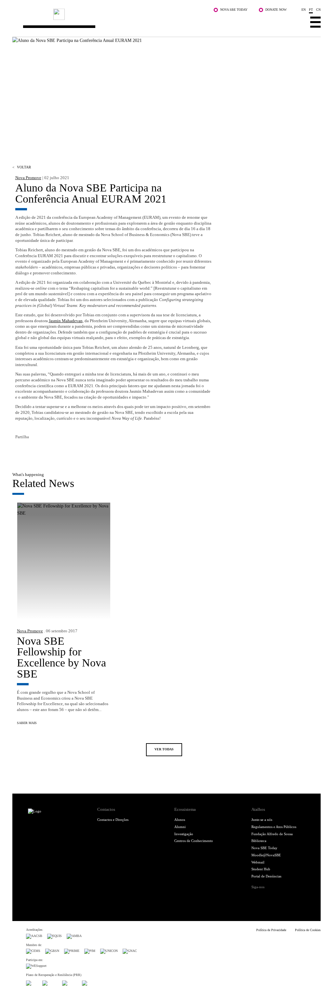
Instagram (277, 897)
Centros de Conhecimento (193, 841)
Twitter (31, 449)
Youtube (297, 897)
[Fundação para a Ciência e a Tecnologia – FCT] (31, 982)
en (303, 9)
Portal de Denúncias (266, 876)
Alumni (180, 827)
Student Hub (260, 869)
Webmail (257, 862)
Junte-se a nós (261, 820)
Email (55, 449)
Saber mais (27, 723)
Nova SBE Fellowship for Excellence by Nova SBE (61, 657)
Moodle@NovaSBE (266, 855)
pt (311, 9)
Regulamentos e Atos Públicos (273, 827)
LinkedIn (43, 449)
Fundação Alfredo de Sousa (272, 834)
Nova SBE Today (233, 9)
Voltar (21, 167)
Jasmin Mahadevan (66, 321)
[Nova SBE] (140, 20)
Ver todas (164, 749)
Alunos (179, 820)
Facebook (19, 449)
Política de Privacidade (271, 930)
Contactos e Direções (112, 820)
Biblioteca (258, 841)
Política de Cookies (308, 930)
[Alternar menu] (315, 22)
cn (318, 9)
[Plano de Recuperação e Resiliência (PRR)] (49, 982)
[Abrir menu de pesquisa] (297, 22)
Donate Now (275, 9)
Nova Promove (28, 178)
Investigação (183, 834)
